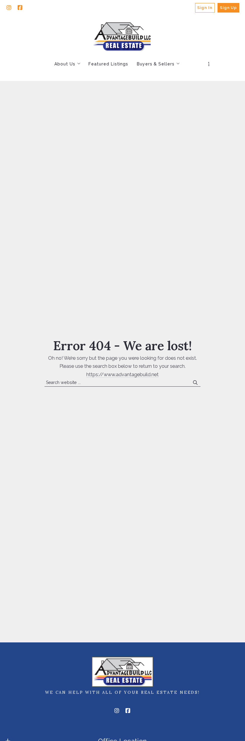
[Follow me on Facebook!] (20, 7)
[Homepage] (122, 36)
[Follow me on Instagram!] (9, 7)
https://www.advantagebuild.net (122, 374)
